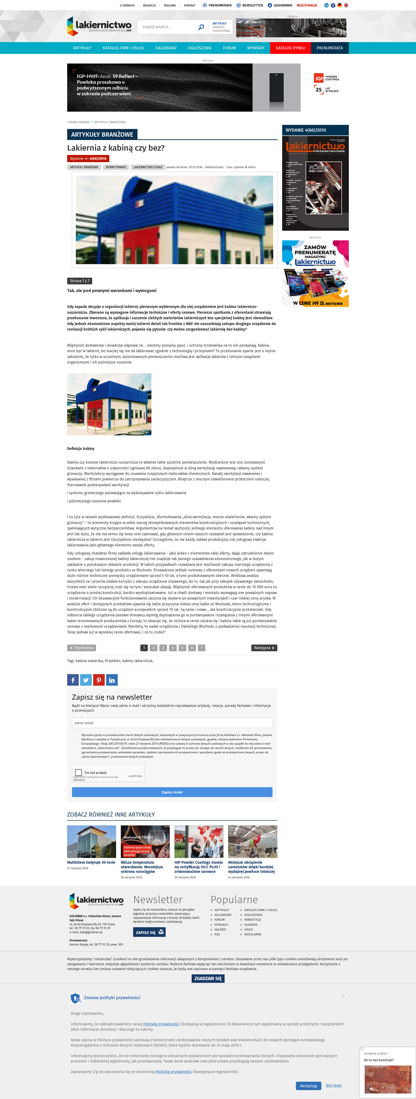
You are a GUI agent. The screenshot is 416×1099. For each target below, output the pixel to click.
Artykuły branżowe (110, 122)
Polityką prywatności (174, 1071)
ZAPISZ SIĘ (146, 932)
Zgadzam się (210, 979)
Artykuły (82, 47)
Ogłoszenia (199, 47)
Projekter (112, 660)
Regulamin (252, 934)
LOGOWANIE (283, 5)
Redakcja (149, 5)
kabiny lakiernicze (137, 660)
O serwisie (127, 5)
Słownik (251, 924)
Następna (262, 647)
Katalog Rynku (290, 47)
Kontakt (189, 5)
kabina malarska (89, 660)
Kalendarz (166, 47)
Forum (229, 47)
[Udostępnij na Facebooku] (73, 679)
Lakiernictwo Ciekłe (148, 167)
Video (248, 929)
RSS (217, 934)
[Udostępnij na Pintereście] (99, 679)
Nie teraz (334, 1085)
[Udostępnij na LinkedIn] (112, 679)
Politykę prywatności (161, 1024)
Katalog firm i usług (123, 47)
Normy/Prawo (116, 167)
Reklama (170, 5)
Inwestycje (252, 919)
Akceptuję (308, 1086)
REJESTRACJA (307, 5)
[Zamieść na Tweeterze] (86, 679)
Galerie (220, 929)
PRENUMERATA (220, 5)
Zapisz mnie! (172, 792)
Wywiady (255, 47)
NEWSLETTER (252, 5)
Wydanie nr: (88, 159)
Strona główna (78, 122)
